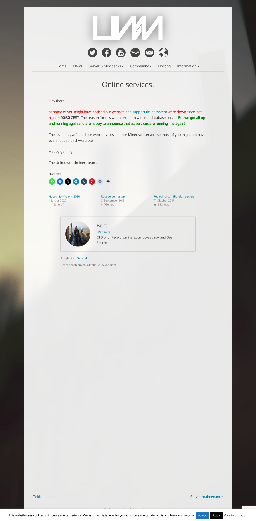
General (82, 258)
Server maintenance (206, 496)
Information (186, 66)
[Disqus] (128, 334)
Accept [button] (202, 515)
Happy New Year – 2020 (64, 196)
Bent (102, 225)
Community (139, 66)
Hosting (164, 66)
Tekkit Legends (45, 496)
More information (235, 515)
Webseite (104, 232)
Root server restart (113, 196)
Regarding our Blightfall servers (173, 196)
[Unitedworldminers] (128, 39)
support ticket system (149, 112)
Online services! (128, 84)
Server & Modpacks (105, 66)
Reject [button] (216, 515)
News (77, 66)
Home (62, 66)
